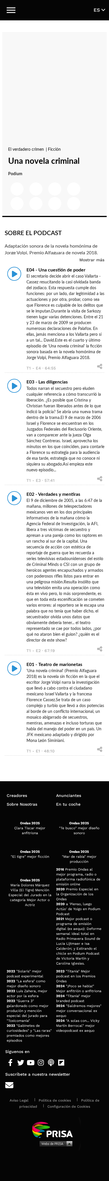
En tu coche (68, 804)
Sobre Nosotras (22, 804)
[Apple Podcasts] (51, 1063)
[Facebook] (10, 1063)
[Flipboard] (61, 1063)
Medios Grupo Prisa (55, 1143)
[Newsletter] (54, 1085)
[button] (11, 10)
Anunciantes (68, 795)
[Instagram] (41, 1063)
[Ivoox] (71, 1063)
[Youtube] (31, 1063)
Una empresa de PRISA (55, 1129)
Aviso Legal (19, 1100)
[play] (14, 274)
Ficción (54, 150)
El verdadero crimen (26, 150)
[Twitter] (20, 1063)
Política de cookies (55, 1100)
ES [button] (97, 10)
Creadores (17, 795)
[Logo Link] (54, 10)
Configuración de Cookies (68, 1106)
